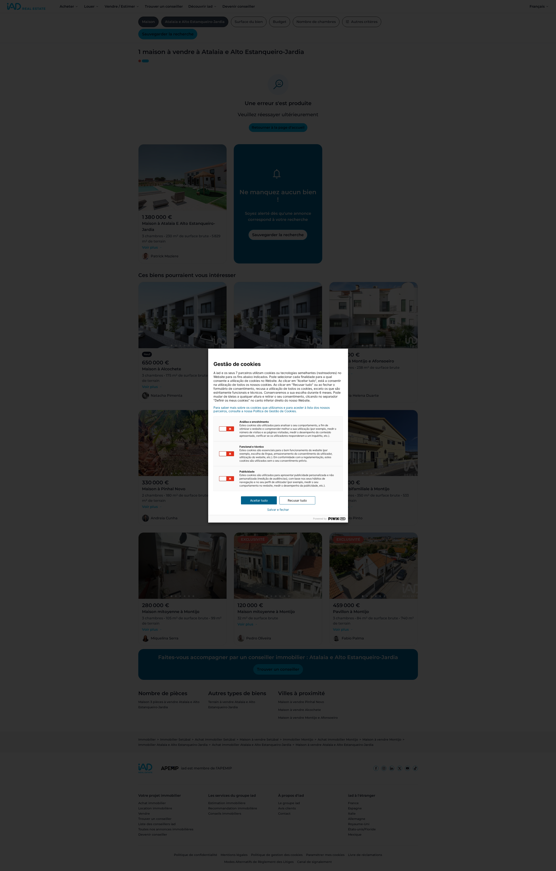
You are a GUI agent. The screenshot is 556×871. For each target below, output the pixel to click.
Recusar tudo (297, 500)
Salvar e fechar (278, 509)
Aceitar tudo (259, 500)
